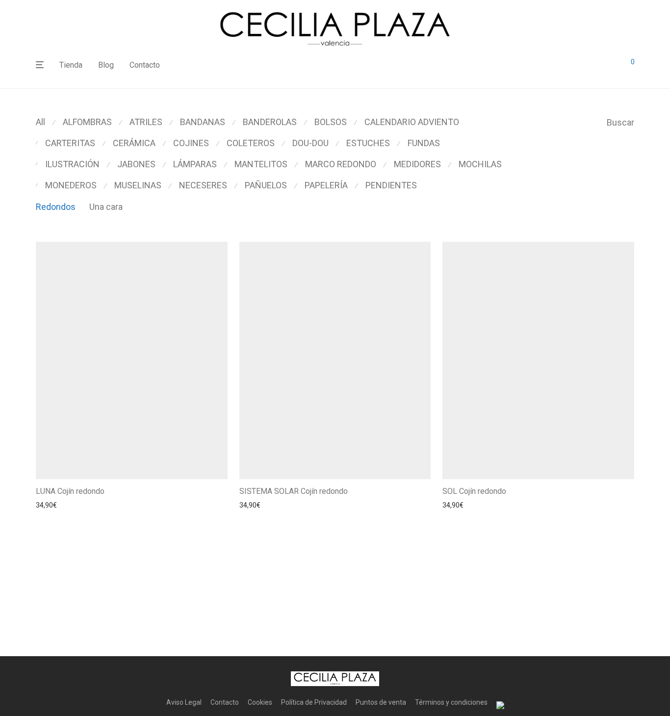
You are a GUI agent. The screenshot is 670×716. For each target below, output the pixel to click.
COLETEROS (251, 143)
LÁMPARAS (195, 164)
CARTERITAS (70, 143)
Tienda (70, 65)
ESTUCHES (368, 143)
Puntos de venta (381, 702)
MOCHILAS (480, 164)
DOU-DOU (310, 143)
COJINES (191, 143)
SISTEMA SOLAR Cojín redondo (293, 491)
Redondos (56, 207)
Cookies (260, 702)
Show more (105, 505)
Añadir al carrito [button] (57, 505)
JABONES (136, 164)
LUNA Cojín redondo (70, 491)
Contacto (144, 65)
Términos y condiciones (451, 702)
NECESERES (203, 185)
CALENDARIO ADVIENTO (411, 122)
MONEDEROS (71, 185)
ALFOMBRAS (87, 122)
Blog (106, 65)
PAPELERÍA (326, 185)
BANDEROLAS (270, 122)
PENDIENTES (391, 185)
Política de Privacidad (314, 702)
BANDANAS (202, 122)
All (40, 122)
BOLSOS (330, 122)
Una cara (106, 207)
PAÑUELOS (266, 185)
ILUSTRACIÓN (72, 164)
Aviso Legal (184, 702)
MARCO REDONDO (340, 164)
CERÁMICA (134, 143)
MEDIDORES (417, 164)
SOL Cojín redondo (474, 491)
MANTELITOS (260, 164)
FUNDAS (424, 143)
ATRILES (145, 122)
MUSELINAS (137, 185)
